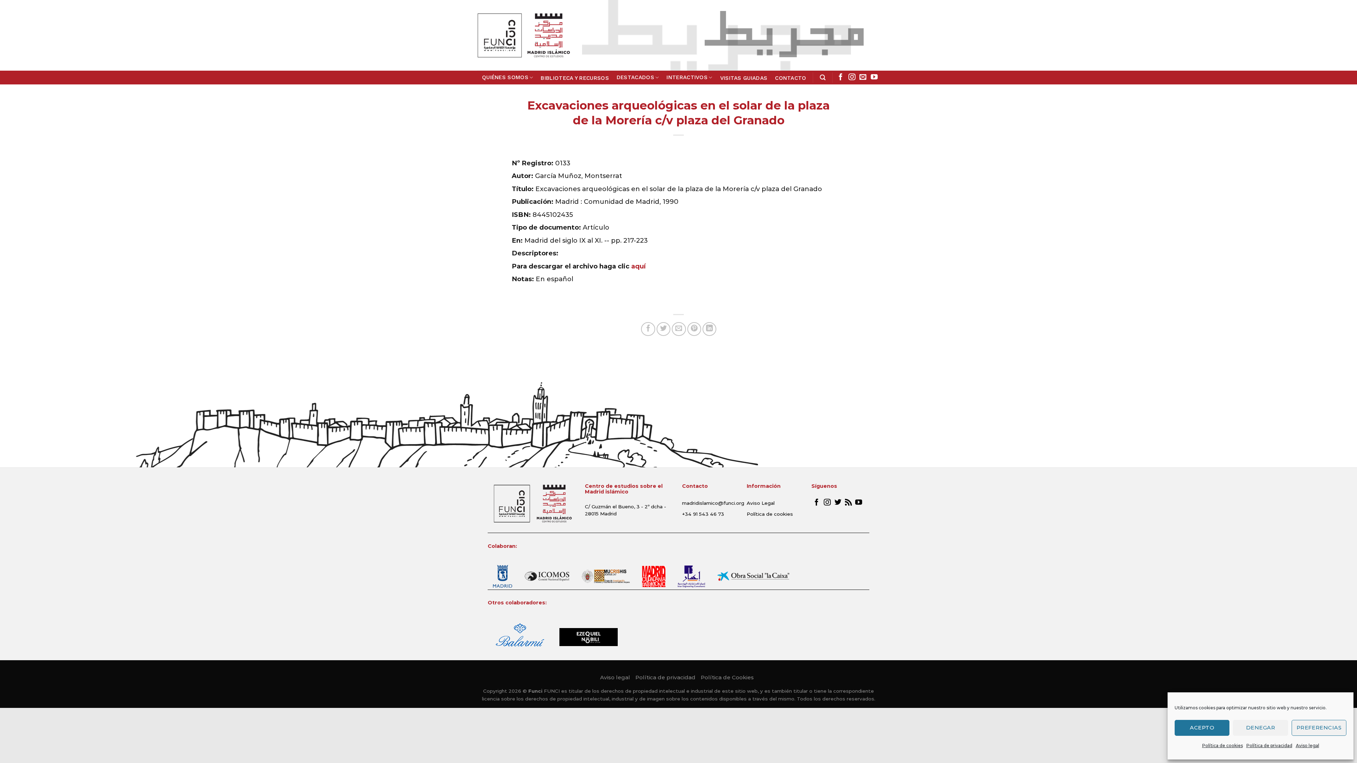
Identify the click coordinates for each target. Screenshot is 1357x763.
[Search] (823, 77)
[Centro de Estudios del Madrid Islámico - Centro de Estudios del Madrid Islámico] (523, 35)
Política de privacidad (1269, 745)
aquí (638, 266)
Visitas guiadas (744, 78)
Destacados (635, 77)
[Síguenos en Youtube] (874, 77)
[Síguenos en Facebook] (840, 77)
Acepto (1202, 727)
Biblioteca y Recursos (575, 78)
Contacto (790, 78)
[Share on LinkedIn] (710, 329)
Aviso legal (1307, 745)
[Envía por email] (679, 329)
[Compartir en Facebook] (648, 329)
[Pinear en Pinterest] (694, 329)
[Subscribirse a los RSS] (848, 503)
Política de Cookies (727, 677)
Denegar (1260, 727)
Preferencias (1319, 727)
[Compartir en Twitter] (664, 329)
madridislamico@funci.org (713, 503)
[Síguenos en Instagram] (852, 77)
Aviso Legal (761, 503)
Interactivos (686, 77)
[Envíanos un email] (863, 77)
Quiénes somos (505, 77)
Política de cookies (1222, 745)
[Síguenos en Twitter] (837, 503)
